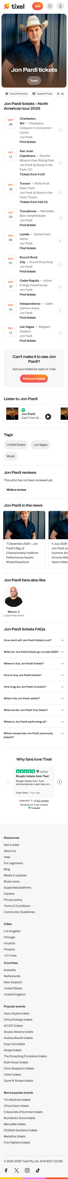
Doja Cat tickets (14, 1044)
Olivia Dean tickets (16, 1106)
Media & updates (15, 875)
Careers (9, 893)
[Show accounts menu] (60, 6)
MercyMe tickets (15, 1124)
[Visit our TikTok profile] (38, 1170)
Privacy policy (13, 900)
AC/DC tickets (13, 1025)
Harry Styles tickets (16, 1013)
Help (7, 857)
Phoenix (9, 949)
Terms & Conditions (17, 906)
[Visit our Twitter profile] (16, 1170)
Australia (10, 970)
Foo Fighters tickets (17, 1142)
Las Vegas (40, 444)
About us (10, 851)
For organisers (13, 863)
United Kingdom (15, 994)
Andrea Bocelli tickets (18, 1038)
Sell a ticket (11, 845)
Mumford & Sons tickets (19, 1118)
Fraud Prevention (19, 93)
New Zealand (13, 982)
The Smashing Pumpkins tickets (25, 1056)
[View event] (60, 130)
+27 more (10, 955)
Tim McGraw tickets (17, 1100)
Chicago (9, 937)
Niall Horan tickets (16, 1062)
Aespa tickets (13, 1050)
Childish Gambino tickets (20, 1130)
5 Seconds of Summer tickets (23, 1112)
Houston (9, 943)
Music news (12, 881)
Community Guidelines (19, 912)
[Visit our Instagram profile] (27, 1170)
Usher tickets (12, 1074)
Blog (7, 869)
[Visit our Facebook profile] (6, 1170)
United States (16, 444)
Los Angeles (12, 931)
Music (11, 456)
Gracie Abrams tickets (18, 1032)
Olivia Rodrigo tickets (18, 1019)
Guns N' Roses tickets (18, 1080)
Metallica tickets (15, 1136)
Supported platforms (17, 887)
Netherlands (12, 976)
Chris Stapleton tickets (19, 1068)
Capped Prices (44, 93)
